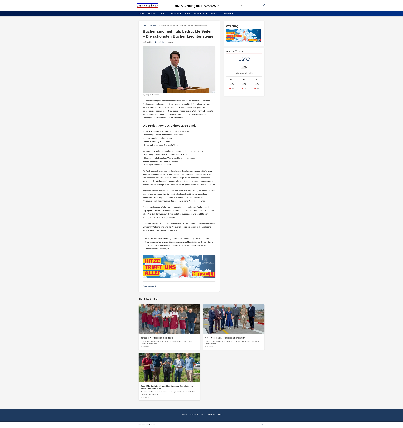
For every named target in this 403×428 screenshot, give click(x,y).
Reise (220, 414)
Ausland (162, 13)
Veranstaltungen (199, 13)
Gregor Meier (159, 42)
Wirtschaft (151, 13)
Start (144, 26)
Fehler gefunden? (149, 286)
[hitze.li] (179, 266)
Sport (187, 13)
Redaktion (214, 13)
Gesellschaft (175, 13)
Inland (141, 13)
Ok (263, 424)
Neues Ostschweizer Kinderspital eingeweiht (225, 338)
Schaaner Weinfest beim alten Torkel (157, 338)
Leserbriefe (227, 13)
